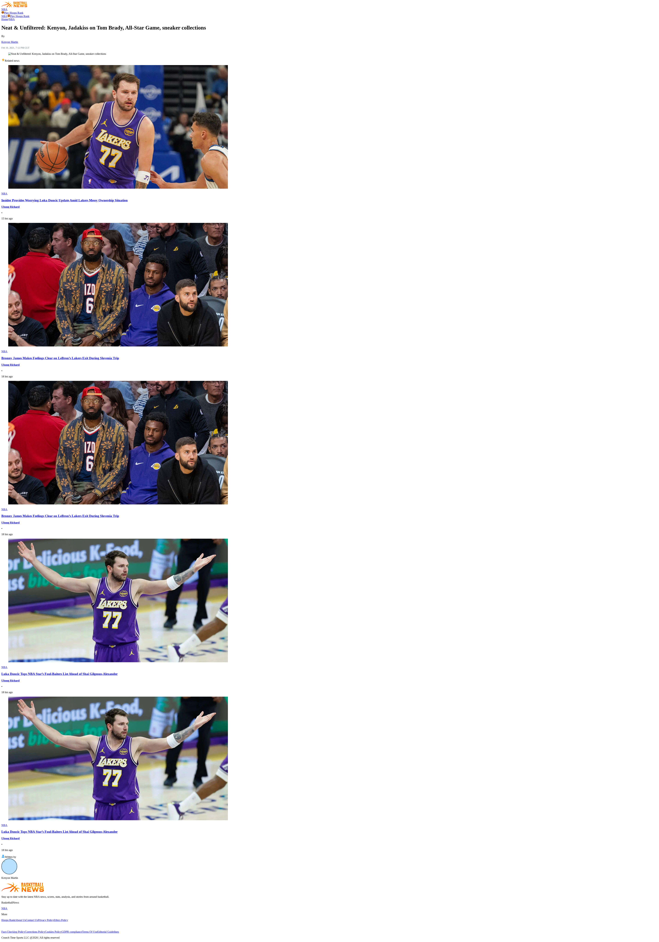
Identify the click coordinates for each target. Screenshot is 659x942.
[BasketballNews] (14, 6)
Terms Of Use (89, 931)
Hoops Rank (8, 920)
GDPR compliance (71, 931)
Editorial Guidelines (108, 931)
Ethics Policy (61, 920)
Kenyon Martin (9, 42)
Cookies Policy (53, 931)
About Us (20, 920)
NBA (4, 9)
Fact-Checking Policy (13, 931)
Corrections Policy (35, 931)
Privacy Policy (46, 920)
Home (4, 19)
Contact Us (32, 920)
